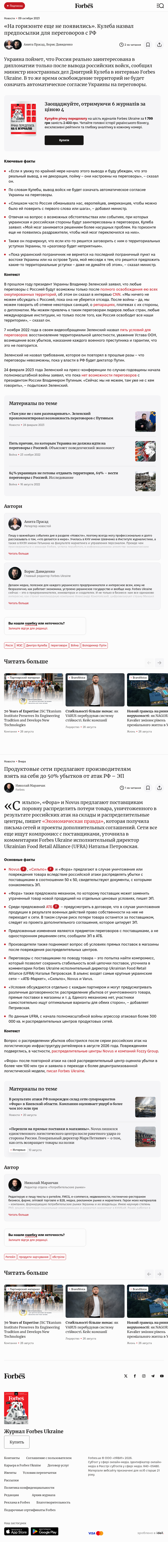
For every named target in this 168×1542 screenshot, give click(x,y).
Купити (64, 140)
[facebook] (134, 1376)
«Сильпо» (38, 869)
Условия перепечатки (39, 1473)
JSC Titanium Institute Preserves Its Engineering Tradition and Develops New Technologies (32, 718)
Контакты (12, 1458)
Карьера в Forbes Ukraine (22, 1465)
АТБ (49, 907)
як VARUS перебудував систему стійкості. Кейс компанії (92, 715)
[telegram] (152, 1376)
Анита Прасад (34, 44)
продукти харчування (34, 1257)
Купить (17, 1442)
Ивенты (10, 1473)
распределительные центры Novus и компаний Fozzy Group (105, 1051)
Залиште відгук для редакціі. (28, 628)
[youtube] (161, 1376)
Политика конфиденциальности (29, 1488)
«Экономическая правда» (72, 821)
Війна (75, 645)
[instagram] (143, 1376)
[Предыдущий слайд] (149, 1274)
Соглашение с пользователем (49, 1458)
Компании (10, 731)
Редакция (11, 1495)
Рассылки (11, 1480)
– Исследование (63, 475)
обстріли (58, 1257)
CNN (116, 294)
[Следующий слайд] (159, 662)
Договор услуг (58, 1465)
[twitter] (125, 1376)
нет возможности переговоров (109, 375)
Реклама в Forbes (17, 1502)
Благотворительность (53, 1502)
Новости (9, 18)
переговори (59, 645)
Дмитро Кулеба (36, 645)
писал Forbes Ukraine (64, 1071)
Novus (14, 869)
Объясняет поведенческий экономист (62, 445)
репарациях (104, 305)
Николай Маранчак (30, 785)
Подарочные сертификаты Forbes (30, 1510)
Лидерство (72, 727)
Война (13, 454)
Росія (9, 645)
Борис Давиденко (59, 44)
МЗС (20, 645)
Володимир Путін (94, 645)
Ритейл (10, 1257)
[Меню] (160, 5)
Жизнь (131, 731)
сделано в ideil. (150, 1533)
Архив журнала (43, 1495)
